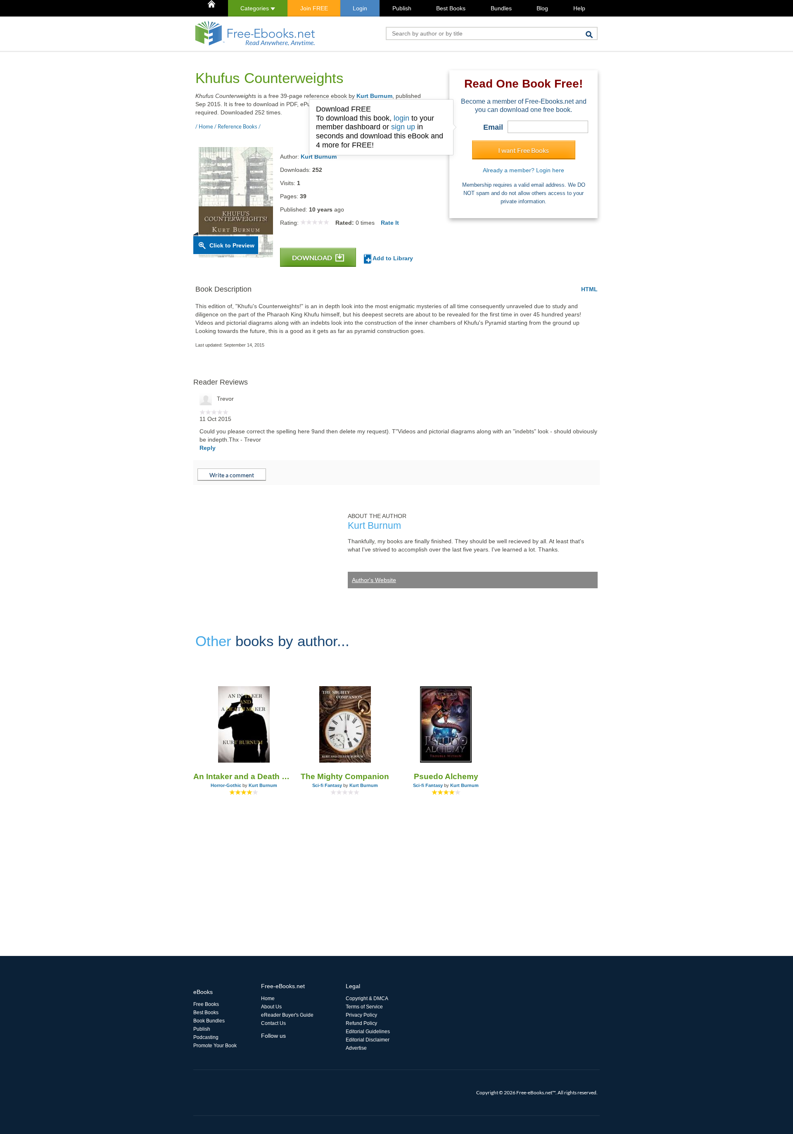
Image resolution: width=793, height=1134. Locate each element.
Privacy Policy (361, 1015)
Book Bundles (209, 1021)
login (401, 118)
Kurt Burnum (374, 96)
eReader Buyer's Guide (287, 1015)
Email (493, 127)
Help (579, 8)
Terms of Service (364, 1007)
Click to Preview (231, 245)
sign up (403, 127)
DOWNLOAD (312, 258)
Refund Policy (361, 1023)
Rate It (390, 222)
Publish (401, 8)
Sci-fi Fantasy (327, 785)
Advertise (356, 1048)
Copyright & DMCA (367, 998)
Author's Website (374, 580)
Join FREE (314, 8)
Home (268, 998)
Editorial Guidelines (368, 1031)
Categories (255, 8)
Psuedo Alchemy (446, 776)
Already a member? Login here (523, 170)
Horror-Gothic (226, 785)
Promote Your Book (215, 1045)
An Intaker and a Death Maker (243, 776)
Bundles (501, 8)
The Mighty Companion (345, 776)
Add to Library (392, 258)
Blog (542, 8)
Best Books (450, 8)
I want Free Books (523, 150)
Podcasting (205, 1037)
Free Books (206, 1004)
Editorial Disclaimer (367, 1040)
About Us (271, 1007)
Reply (207, 448)
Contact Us (273, 1023)
